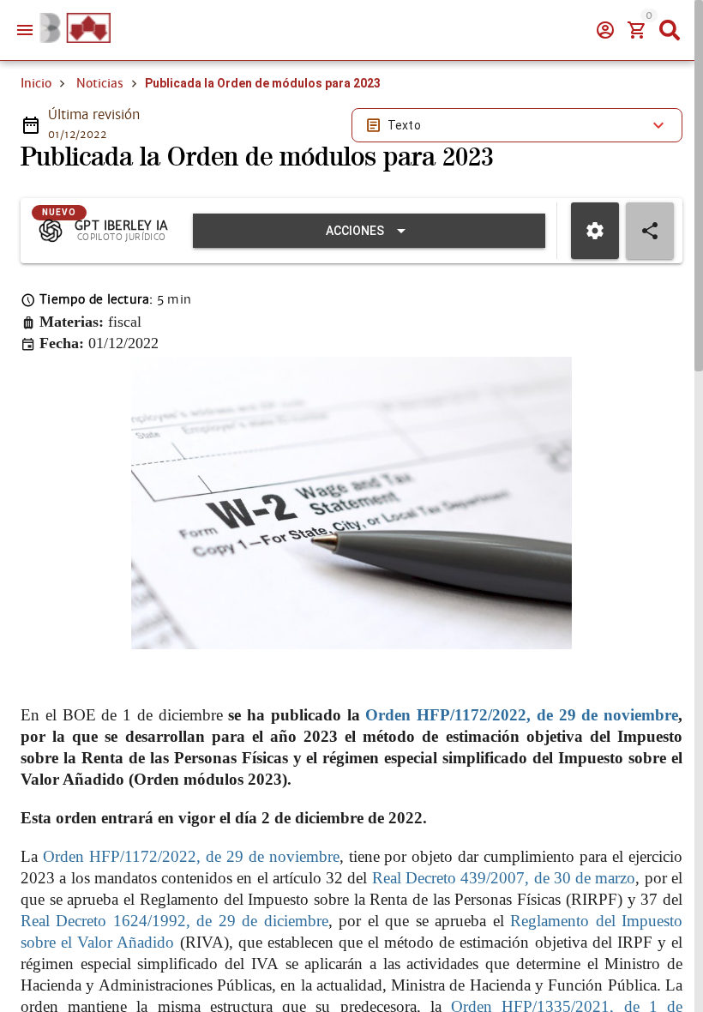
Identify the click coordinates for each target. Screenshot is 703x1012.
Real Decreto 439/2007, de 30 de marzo (504, 878)
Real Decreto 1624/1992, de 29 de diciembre (174, 921)
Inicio (36, 83)
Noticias (99, 83)
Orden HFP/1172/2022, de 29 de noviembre (521, 715)
